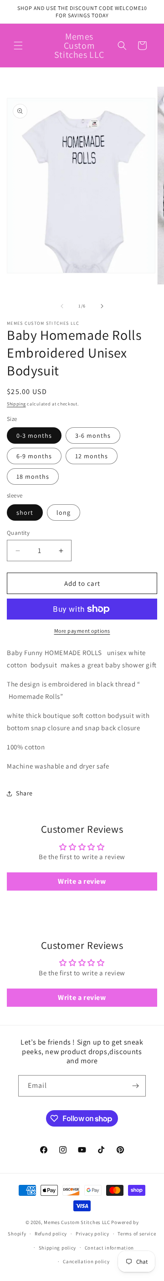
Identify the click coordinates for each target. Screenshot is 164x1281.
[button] (18, 46)
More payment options (82, 630)
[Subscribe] (135, 1086)
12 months (91, 456)
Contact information (109, 1248)
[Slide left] (62, 306)
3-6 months (93, 435)
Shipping (16, 404)
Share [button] (24, 793)
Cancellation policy (86, 1261)
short (24, 512)
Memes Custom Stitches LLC (77, 1222)
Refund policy (51, 1233)
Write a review (82, 881)
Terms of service (137, 1233)
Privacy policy (92, 1233)
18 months (32, 476)
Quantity (18, 533)
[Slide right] (102, 306)
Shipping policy (58, 1248)
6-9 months (34, 456)
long (63, 512)
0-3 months (34, 435)
